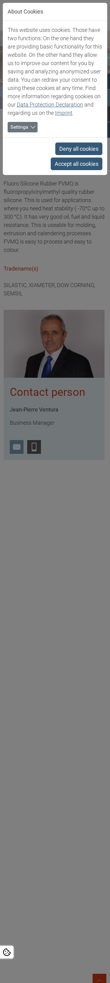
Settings (19, 127)
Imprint (63, 113)
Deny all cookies (78, 149)
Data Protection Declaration (50, 104)
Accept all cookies (76, 164)
